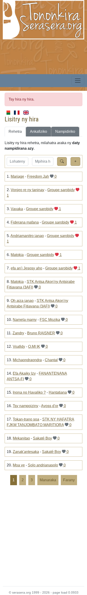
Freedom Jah (38, 176)
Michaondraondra (27, 360)
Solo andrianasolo (43, 465)
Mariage (17, 176)
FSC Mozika (50, 320)
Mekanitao (21, 438)
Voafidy (19, 346)
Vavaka (17, 209)
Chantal (51, 360)
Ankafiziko (38, 131)
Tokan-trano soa (26, 419)
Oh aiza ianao (22, 301)
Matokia (17, 255)
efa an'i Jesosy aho (26, 268)
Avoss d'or (49, 406)
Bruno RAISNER (41, 333)
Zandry (18, 333)
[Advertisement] (43, 535)
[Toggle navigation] (77, 80)
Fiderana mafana (25, 222)
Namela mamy (25, 320)
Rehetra (15, 131)
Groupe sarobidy (61, 190)
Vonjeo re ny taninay (27, 190)
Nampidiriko (65, 131)
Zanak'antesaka (26, 452)
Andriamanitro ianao (27, 236)
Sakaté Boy (42, 438)
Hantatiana (58, 392)
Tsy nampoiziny (25, 406)
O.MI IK (34, 346)
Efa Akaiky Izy (24, 373)
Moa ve (19, 465)
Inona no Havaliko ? (29, 392)
